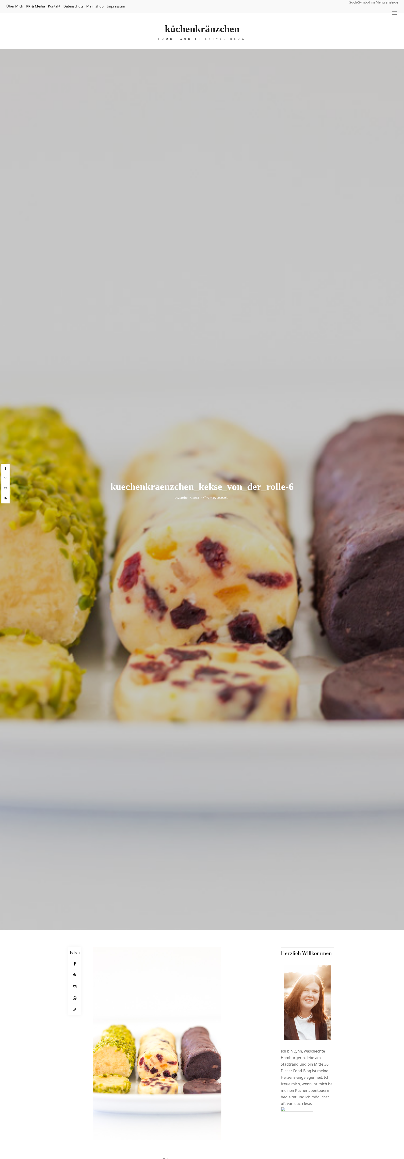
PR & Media (35, 6)
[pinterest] (5, 478)
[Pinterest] (74, 975)
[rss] (5, 498)
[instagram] (5, 488)
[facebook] (5, 468)
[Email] (74, 986)
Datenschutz (73, 6)
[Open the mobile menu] (394, 13)
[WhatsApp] (74, 998)
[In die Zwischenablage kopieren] (74, 1009)
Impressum (116, 6)
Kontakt (54, 6)
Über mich (14, 6)
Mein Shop (95, 6)
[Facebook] (74, 963)
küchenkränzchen (202, 28)
